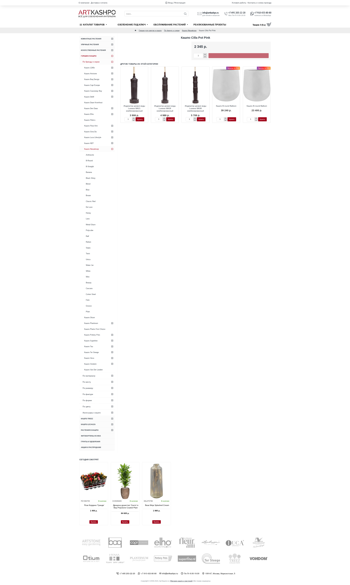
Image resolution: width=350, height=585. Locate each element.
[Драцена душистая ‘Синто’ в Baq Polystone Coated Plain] (125, 481)
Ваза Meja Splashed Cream (157, 505)
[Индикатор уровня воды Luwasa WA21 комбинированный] (134, 85)
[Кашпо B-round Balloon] (226, 85)
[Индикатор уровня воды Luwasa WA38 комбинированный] (195, 85)
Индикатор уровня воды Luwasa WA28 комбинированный (165, 108)
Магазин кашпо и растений (181, 581)
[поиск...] (185, 13)
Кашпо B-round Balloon (226, 106)
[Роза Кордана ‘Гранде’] (93, 481)
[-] (205, 57)
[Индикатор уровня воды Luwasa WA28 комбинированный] (165, 85)
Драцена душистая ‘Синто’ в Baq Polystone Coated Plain (125, 506)
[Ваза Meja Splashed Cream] (156, 481)
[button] (238, 55)
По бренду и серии (172, 30)
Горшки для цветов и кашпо (150, 30)
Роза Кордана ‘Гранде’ (94, 505)
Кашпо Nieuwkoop (189, 30)
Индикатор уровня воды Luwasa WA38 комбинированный (195, 108)
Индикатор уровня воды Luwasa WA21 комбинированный (134, 108)
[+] (205, 54)
